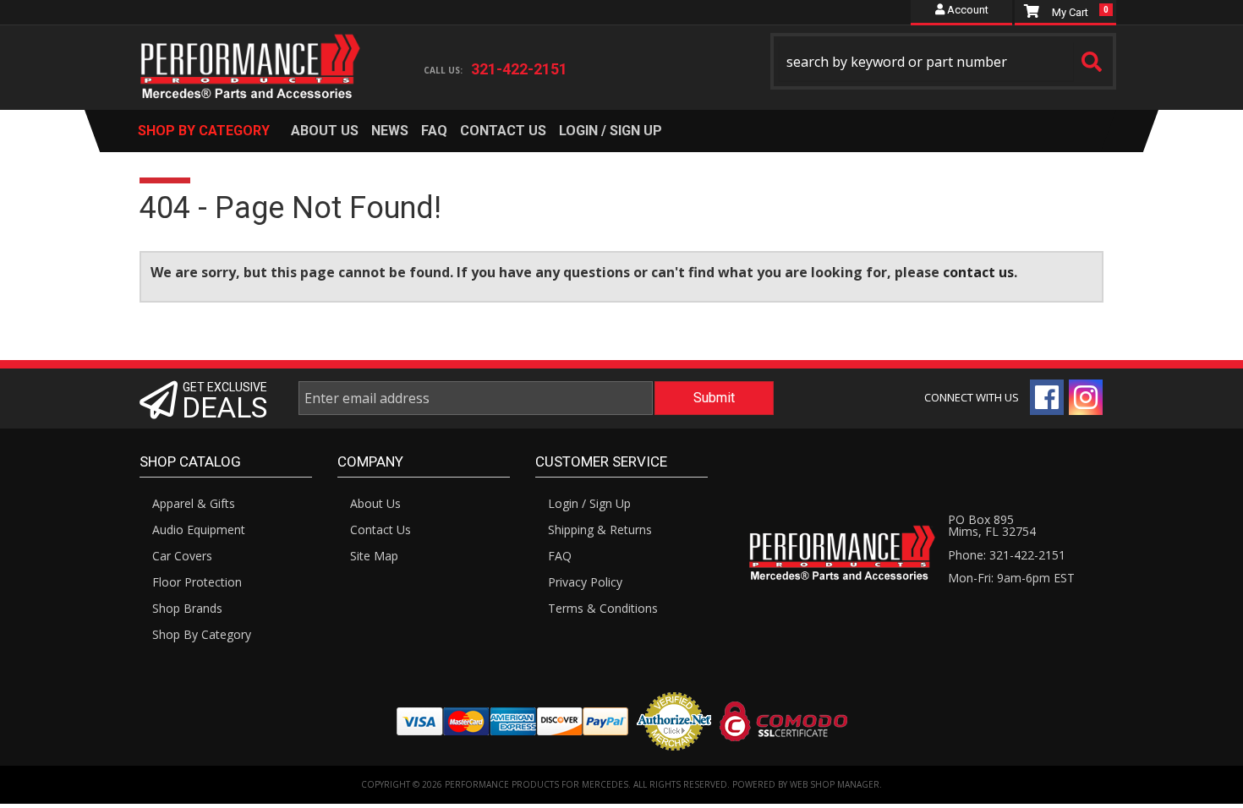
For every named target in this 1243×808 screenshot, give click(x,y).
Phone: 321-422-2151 (1006, 555)
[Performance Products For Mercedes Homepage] (251, 51)
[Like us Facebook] (1047, 397)
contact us (978, 272)
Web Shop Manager (834, 784)
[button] (944, 61)
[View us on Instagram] (1086, 397)
